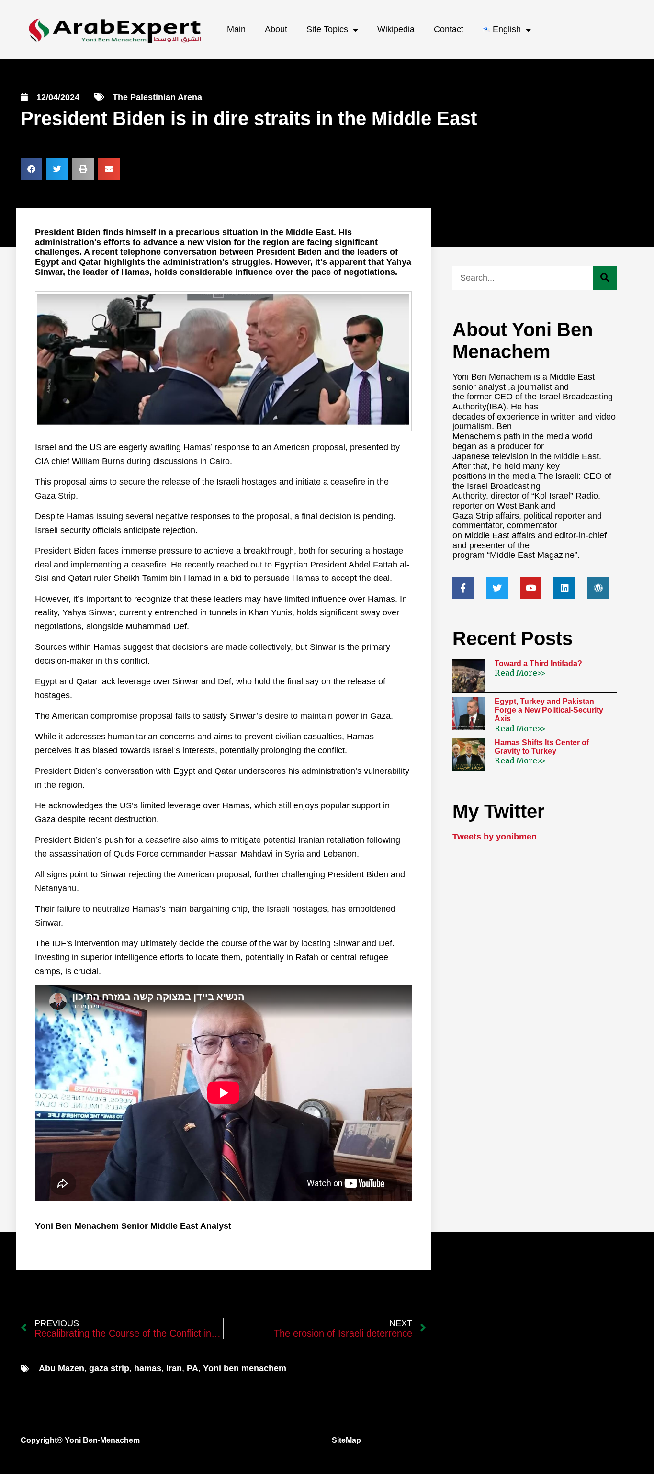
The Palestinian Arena (157, 97)
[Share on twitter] (57, 169)
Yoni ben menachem (244, 1368)
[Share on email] (109, 169)
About (276, 29)
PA (192, 1368)
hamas (147, 1368)
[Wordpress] (598, 588)
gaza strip (109, 1368)
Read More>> (520, 673)
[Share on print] (83, 169)
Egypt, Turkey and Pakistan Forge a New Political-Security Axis (549, 710)
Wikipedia (396, 29)
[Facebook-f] (463, 588)
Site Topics (327, 29)
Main (236, 29)
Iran (174, 1368)
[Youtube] (531, 588)
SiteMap (346, 1440)
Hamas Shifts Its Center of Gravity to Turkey (542, 746)
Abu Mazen (61, 1368)
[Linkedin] (564, 588)
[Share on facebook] (31, 169)
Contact (448, 29)
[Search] (605, 278)
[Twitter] (497, 588)
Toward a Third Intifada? (538, 663)
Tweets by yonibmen (494, 836)
